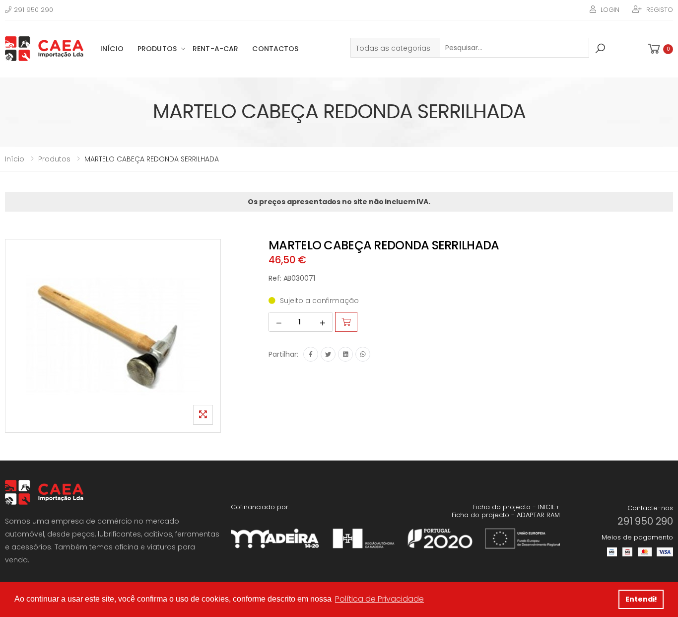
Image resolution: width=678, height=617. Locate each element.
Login (610, 9)
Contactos (275, 49)
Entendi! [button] (641, 599)
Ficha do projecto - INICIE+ (516, 507)
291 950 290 (33, 9)
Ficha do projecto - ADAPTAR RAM (506, 515)
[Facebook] (310, 354)
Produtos (157, 49)
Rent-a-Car (215, 49)
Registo (659, 9)
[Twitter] (328, 354)
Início (112, 49)
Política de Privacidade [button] (379, 599)
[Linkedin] (345, 354)
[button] (659, 49)
